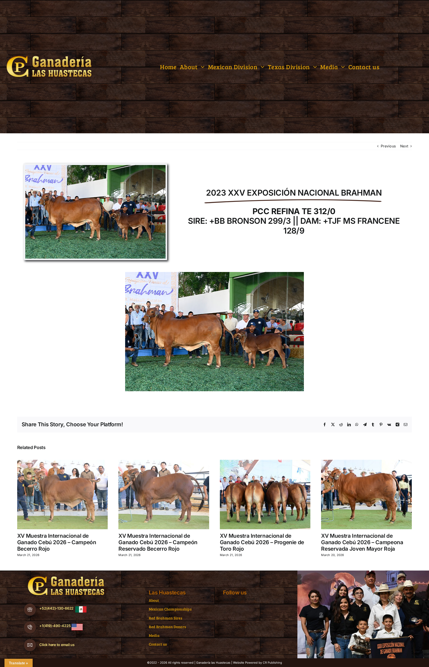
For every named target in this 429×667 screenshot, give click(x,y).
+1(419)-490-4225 (55, 625)
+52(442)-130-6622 (56, 608)
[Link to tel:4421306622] (30, 609)
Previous (388, 146)
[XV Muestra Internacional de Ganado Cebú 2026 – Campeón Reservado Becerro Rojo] (163, 462)
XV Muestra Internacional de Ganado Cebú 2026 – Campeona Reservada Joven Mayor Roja (362, 542)
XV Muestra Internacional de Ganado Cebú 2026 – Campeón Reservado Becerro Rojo (158, 542)
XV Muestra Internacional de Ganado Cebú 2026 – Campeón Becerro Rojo (56, 542)
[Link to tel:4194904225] (30, 627)
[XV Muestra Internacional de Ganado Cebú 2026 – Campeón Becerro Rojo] (62, 462)
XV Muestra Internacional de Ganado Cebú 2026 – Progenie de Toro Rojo (262, 542)
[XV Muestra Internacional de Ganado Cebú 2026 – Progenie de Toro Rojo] (265, 462)
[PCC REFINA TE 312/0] (95, 167)
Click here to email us (57, 644)
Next (404, 146)
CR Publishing (272, 662)
